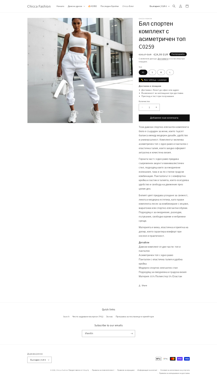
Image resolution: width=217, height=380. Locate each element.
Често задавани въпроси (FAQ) (87, 316)
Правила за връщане (126, 370)
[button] (76, 6)
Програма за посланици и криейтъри (135, 316)
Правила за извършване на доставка (174, 373)
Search (66, 316)
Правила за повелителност (103, 370)
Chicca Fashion (62, 370)
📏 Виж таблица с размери (154, 80)
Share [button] (144, 285)
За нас (109, 316)
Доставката (163, 59)
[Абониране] (131, 333)
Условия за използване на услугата (175, 370)
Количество (144, 101)
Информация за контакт (147, 370)
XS (143, 72)
